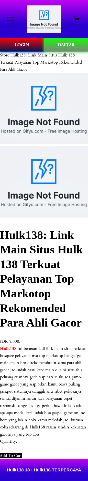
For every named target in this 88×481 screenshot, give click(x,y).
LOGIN (22, 44)
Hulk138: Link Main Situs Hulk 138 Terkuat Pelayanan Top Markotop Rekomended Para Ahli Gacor (41, 62)
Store (4, 55)
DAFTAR (66, 44)
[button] (11, 455)
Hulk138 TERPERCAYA (57, 469)
